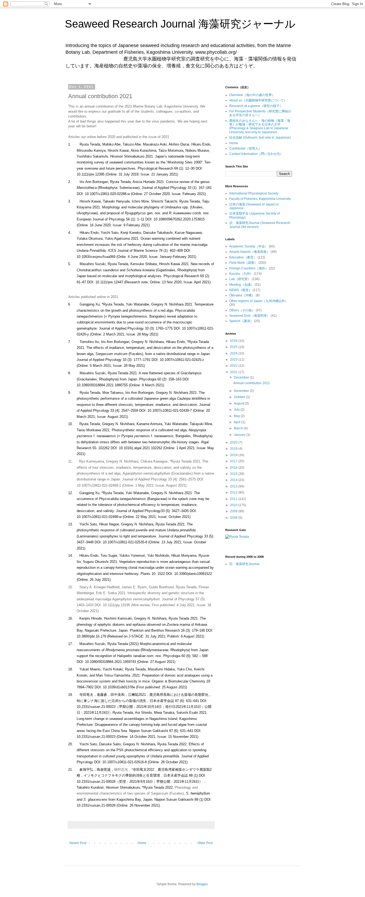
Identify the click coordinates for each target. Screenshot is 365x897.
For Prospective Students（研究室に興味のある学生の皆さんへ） (260, 113)
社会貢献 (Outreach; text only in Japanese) (260, 137)
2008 (234, 518)
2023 (234, 359)
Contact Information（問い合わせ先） (256, 154)
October (240, 397)
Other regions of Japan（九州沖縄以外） (258, 301)
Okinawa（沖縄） (242, 295)
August (239, 403)
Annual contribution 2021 (251, 383)
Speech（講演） (241, 321)
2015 (234, 474)
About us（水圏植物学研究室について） (258, 100)
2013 (234, 486)
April (237, 422)
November (242, 391)
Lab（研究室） (240, 279)
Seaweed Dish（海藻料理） (249, 316)
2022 (234, 366)
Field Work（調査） (243, 263)
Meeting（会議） (241, 285)
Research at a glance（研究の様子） (256, 106)
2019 (234, 449)
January (240, 435)
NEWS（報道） (240, 290)
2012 (234, 492)
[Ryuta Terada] (237, 537)
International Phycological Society (253, 193)
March (239, 428)
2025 (234, 347)
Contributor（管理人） (245, 148)
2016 (234, 468)
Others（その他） (242, 310)
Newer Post (77, 843)
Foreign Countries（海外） (248, 268)
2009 (234, 511)
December (242, 377)
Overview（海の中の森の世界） (252, 95)
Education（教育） (243, 257)
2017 (234, 461)
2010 (234, 505)
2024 (234, 353)
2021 (234, 372)
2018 (234, 455)
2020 (234, 442)
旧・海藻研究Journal (244, 564)
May (237, 416)
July (237, 409)
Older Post (205, 843)
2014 (234, 480)
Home (142, 843)
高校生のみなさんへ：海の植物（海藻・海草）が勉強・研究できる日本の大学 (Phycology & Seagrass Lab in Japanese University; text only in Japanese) (259, 126)
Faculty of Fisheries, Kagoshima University (260, 199)
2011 (234, 499)
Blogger (202, 884)
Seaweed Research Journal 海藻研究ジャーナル (180, 24)
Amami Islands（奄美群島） (249, 252)
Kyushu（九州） (241, 274)
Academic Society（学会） (248, 246)
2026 (234, 341)
